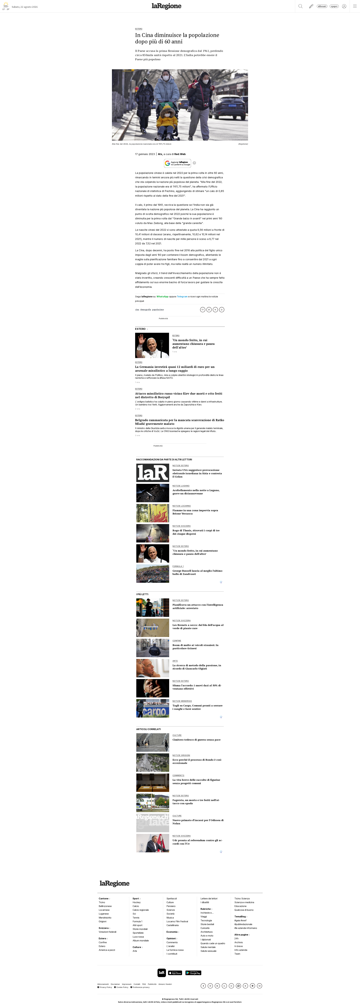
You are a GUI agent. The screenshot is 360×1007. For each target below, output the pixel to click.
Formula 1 (137, 921)
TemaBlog (240, 916)
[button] (203, 985)
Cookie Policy (122, 987)
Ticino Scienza (242, 898)
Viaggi (204, 916)
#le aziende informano (245, 928)
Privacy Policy (105, 987)
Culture (137, 947)
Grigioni (102, 921)
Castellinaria (172, 925)
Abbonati (322, 6)
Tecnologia (206, 920)
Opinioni (171, 938)
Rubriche (206, 909)
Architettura (206, 931)
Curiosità (205, 928)
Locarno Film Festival (177, 921)
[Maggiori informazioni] (194, 163)
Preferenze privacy (140, 987)
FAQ (144, 984)
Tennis (136, 917)
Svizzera (104, 928)
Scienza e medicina (244, 902)
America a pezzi (107, 950)
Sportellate (138, 932)
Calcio (136, 906)
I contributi (171, 953)
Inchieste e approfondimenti (209, 913)
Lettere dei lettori (209, 898)
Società (170, 913)
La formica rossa (175, 950)
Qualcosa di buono (244, 909)
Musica (170, 917)
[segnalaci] (311, 6)
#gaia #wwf (240, 920)
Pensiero (171, 906)
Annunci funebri (165, 984)
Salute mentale (208, 947)
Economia (172, 931)
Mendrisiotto (105, 917)
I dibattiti (205, 902)
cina (137, 309)
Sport (136, 898)
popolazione (158, 309)
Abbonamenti (103, 984)
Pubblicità (152, 984)
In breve (238, 946)
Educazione (240, 906)
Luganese (104, 913)
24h (236, 938)
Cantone (104, 898)
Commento (172, 942)
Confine (103, 942)
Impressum (126, 984)
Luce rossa (138, 936)
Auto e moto (207, 935)
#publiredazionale (243, 924)
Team (237, 953)
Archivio (238, 942)
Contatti (137, 984)
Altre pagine (241, 934)
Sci (134, 913)
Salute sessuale (208, 951)
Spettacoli (171, 898)
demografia (145, 309)
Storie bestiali (207, 924)
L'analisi (170, 946)
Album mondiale (141, 940)
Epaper (334, 6)
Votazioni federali (107, 931)
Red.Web (180, 154)
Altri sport (137, 925)
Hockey (137, 902)
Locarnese (104, 909)
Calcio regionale (141, 909)
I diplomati (206, 939)
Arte (135, 951)
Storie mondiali (140, 929)
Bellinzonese (105, 906)
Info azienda (240, 950)
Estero (103, 938)
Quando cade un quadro (213, 943)
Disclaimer (115, 984)
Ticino (102, 902)
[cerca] (300, 6)
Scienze (170, 909)
